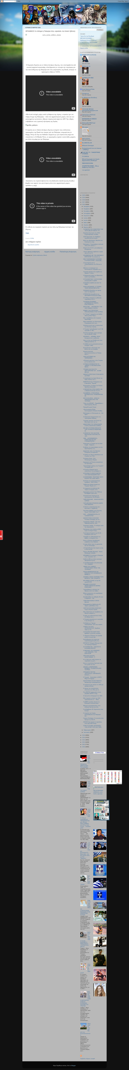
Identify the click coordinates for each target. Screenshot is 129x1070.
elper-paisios (86, 138)
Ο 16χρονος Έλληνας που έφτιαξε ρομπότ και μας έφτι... (92, 636)
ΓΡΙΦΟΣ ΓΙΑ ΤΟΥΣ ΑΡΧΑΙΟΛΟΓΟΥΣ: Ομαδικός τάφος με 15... (91, 628)
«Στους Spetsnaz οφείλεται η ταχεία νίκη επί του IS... (93, 252)
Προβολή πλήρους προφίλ (87, 1058)
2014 (83, 737)
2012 (83, 742)
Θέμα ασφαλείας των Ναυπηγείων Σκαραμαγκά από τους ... (92, 322)
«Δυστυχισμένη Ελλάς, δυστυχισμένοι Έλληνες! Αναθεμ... (93, 410)
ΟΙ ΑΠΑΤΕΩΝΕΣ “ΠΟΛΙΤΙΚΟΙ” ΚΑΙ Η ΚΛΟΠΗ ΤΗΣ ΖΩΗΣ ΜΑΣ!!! (93, 477)
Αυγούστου (87, 215)
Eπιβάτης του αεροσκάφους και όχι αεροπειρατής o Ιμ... (92, 448)
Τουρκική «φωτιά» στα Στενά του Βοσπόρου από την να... (92, 421)
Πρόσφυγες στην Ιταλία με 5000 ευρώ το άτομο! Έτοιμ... (92, 530)
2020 (83, 195)
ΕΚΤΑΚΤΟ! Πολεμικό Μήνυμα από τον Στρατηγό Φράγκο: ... (92, 643)
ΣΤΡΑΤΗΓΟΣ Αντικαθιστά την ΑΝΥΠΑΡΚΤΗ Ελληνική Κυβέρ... (92, 294)
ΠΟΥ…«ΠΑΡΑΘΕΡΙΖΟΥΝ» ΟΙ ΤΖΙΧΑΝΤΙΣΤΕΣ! (91, 515)
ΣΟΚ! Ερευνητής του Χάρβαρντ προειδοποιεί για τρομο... (91, 237)
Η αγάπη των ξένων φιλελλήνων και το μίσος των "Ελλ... (93, 455)
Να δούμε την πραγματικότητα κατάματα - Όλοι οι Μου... (91, 481)
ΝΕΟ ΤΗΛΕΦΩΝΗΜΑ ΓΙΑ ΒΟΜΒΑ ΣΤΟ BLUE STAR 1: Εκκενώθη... (92, 259)
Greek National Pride (88, 89)
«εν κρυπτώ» (86, 170)
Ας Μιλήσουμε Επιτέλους (89, 97)
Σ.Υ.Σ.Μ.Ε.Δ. (85, 156)
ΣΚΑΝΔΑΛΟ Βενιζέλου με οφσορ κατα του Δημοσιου (92, 291)
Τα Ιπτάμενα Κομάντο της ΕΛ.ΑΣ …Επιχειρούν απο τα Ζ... (93, 533)
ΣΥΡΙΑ (32, 238)
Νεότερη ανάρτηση (32, 252)
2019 (83, 197)
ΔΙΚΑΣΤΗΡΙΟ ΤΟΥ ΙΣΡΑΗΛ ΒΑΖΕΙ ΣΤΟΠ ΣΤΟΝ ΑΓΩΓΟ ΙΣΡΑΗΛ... (92, 425)
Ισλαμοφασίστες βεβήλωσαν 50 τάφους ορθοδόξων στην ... (92, 605)
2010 (83, 746)
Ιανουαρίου (87, 732)
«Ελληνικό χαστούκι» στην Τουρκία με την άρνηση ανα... (93, 361)
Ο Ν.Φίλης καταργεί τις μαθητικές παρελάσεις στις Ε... (92, 298)
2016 (83, 204)
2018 (83, 200)
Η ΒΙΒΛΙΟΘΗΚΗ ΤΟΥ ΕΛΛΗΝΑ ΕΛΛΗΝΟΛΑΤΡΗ (88, 43)
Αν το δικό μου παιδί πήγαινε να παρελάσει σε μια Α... (92, 660)
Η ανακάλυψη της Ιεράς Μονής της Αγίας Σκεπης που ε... (92, 378)
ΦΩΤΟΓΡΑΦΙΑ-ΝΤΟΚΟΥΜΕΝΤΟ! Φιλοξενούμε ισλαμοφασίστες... (92, 681)
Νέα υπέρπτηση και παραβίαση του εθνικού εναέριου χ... (93, 612)
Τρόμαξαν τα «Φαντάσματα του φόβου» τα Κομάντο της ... (92, 537)
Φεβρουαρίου (87, 730)
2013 (83, 740)
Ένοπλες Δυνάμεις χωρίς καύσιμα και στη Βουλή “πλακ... (92, 333)
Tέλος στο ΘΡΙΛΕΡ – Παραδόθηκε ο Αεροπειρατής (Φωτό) (93, 404)
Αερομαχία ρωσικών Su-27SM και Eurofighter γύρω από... (92, 492)
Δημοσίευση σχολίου (33, 244)
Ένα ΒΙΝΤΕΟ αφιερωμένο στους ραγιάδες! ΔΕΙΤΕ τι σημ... (92, 692)
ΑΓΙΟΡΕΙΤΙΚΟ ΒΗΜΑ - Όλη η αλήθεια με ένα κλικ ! (90, 166)
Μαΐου (85, 222)
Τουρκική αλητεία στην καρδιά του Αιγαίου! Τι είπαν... (92, 272)
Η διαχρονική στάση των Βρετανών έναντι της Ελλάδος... (92, 276)
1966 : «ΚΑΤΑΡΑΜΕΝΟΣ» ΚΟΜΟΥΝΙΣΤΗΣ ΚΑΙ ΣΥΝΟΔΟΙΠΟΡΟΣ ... (90, 440)
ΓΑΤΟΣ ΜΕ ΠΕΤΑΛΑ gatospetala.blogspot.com (90, 109)
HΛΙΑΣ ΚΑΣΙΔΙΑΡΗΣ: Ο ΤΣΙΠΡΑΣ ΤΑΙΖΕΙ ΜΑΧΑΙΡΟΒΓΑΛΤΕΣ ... (92, 287)
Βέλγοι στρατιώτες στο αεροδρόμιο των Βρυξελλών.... (92, 594)
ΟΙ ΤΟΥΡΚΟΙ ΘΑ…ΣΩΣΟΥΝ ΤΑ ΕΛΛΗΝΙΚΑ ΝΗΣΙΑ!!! (92, 647)
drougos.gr (85, 93)
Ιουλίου (86, 218)
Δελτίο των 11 (86, 66)
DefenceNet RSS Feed (88, 123)
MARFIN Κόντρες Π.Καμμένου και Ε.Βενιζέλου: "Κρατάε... (92, 382)
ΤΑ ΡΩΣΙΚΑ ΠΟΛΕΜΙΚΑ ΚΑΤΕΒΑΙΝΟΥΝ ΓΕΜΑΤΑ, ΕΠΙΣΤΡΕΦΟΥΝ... (91, 303)
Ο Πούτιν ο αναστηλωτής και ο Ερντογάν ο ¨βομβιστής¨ (91, 507)
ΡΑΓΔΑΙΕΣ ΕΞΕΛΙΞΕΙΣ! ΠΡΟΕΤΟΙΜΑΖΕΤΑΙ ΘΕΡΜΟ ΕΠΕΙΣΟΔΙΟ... (91, 586)
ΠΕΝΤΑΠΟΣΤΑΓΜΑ (87, 163)
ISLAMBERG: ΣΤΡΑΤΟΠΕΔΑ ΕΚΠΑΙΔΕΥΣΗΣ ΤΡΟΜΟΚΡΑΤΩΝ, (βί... (93, 394)
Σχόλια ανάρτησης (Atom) (40, 255)
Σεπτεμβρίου (87, 213)
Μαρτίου (86, 227)
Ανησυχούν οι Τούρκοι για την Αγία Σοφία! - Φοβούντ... (92, 444)
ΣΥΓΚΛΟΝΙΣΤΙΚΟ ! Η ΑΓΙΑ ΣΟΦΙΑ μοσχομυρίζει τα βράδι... (92, 280)
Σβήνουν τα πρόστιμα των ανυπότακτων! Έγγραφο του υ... (92, 268)
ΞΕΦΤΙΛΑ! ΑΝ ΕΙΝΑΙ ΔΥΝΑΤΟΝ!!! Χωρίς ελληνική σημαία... (92, 608)
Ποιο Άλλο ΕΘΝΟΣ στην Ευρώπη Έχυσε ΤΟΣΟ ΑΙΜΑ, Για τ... (92, 511)
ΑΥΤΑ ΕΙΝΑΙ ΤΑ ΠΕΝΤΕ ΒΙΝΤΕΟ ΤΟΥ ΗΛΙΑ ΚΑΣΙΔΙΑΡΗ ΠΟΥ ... (92, 474)
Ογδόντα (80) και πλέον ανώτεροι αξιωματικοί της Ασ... (92, 559)
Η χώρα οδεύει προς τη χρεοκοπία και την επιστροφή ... (92, 545)
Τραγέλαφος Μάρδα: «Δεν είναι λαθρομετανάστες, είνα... (91, 522)
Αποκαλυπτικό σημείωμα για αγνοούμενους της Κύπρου (91, 496)
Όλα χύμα (85, 127)
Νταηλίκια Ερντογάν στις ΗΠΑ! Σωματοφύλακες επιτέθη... (91, 233)
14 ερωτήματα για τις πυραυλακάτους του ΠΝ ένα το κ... (92, 264)
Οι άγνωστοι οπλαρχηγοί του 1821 (92, 695)
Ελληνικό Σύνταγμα (88, 145)
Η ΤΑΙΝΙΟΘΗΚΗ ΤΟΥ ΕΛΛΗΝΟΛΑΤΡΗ (90, 46)
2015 (83, 735)
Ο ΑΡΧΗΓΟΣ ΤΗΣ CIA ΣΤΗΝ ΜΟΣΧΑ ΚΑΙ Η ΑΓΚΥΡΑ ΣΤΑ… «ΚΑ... (92, 434)
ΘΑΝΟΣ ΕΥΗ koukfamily (89, 54)
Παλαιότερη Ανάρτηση (68, 252)
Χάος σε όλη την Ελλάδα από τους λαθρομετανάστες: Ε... (92, 341)
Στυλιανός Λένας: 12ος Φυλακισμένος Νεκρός (90, 459)
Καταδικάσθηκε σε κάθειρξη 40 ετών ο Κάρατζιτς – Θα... (93, 597)
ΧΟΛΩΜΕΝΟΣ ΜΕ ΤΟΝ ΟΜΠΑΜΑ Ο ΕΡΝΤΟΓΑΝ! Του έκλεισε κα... (93, 256)
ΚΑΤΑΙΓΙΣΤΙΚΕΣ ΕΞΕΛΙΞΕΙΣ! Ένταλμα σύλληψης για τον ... (92, 518)
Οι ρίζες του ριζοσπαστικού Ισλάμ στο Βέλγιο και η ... (92, 616)
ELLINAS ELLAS (87, 142)
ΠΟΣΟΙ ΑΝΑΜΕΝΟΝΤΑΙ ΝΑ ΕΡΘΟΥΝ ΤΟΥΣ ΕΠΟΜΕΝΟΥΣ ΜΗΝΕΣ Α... (92, 573)
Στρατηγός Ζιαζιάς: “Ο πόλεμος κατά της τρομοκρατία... (93, 526)
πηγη (27, 233)
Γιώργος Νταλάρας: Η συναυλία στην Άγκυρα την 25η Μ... (93, 719)
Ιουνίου (86, 220)
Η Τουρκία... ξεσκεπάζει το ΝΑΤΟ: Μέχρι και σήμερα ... (92, 678)
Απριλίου (86, 225)
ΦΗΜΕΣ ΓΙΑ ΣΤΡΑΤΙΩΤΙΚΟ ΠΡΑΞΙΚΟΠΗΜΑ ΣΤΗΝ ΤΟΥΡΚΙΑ (93, 311)
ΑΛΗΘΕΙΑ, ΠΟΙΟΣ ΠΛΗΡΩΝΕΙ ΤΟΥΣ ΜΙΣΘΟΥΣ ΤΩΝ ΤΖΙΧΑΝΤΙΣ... (93, 577)
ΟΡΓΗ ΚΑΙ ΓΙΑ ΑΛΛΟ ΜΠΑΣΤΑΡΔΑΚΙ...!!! (89, 656)
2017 (83, 202)
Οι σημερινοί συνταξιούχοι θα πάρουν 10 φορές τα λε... (91, 489)
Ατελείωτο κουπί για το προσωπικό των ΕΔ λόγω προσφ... (93, 326)
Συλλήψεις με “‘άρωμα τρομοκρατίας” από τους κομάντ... (93, 623)
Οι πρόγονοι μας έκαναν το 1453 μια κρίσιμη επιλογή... (93, 685)
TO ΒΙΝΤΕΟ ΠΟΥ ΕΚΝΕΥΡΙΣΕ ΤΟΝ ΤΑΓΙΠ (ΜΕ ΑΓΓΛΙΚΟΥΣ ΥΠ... (93, 230)
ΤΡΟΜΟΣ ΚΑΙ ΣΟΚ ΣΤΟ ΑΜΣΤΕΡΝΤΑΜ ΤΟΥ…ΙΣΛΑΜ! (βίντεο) (92, 371)
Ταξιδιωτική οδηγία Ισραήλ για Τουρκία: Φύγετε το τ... (91, 485)
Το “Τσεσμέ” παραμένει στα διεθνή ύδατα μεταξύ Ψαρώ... (92, 314)
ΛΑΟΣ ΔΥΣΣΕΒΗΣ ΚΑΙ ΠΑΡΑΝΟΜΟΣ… (89, 357)
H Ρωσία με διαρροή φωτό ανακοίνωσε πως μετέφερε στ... (92, 470)
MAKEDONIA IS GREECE (89, 119)
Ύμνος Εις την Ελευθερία (87, 36)
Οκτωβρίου (87, 211)
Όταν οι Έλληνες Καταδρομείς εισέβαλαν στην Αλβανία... (91, 541)
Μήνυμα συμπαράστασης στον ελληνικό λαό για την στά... (91, 706)
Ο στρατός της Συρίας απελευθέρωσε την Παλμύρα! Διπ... (92, 714)
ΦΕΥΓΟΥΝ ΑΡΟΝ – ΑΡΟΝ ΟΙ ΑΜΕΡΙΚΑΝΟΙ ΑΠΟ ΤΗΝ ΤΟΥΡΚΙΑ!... (91, 400)
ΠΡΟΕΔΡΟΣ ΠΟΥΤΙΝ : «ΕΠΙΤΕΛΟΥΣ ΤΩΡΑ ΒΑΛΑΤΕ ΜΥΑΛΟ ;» (92, 673)
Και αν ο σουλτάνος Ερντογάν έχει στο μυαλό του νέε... (92, 664)
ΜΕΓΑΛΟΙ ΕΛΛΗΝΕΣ (86, 38)
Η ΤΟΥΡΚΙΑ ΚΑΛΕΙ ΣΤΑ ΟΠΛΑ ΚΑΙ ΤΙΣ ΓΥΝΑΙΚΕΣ (92, 563)
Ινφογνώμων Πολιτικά (88, 114)
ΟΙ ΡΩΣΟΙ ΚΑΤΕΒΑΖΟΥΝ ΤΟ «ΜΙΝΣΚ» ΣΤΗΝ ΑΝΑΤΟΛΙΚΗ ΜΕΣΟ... (92, 365)
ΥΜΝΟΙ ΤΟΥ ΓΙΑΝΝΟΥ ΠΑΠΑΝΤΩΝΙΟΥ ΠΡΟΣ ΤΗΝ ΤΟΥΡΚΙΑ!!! (91, 568)
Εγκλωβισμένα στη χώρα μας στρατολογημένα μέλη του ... (91, 640)
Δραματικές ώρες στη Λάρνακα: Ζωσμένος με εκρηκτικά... (91, 451)
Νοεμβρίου (87, 208)
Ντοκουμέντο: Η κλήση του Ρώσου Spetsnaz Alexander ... (92, 386)
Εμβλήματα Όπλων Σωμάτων (88, 40)
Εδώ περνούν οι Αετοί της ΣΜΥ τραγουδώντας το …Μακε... (91, 699)
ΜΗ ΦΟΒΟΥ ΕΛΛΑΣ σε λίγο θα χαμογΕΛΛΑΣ (91, 581)
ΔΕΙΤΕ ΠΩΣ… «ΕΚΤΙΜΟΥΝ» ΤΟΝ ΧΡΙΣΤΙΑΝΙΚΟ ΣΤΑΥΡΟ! (92, 307)
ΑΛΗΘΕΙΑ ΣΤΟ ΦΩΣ (87, 77)
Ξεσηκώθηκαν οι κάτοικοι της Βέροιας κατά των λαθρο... (91, 590)
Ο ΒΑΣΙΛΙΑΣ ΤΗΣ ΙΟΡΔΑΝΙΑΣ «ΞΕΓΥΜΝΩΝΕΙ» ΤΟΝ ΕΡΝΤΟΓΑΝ (91, 652)
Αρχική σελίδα (49, 252)
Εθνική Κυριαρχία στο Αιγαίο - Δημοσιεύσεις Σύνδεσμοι (91, 159)
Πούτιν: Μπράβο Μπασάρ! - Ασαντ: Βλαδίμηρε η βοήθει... (93, 552)
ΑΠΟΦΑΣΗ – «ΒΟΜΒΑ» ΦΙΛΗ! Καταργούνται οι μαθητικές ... (92, 337)
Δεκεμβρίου (87, 206)
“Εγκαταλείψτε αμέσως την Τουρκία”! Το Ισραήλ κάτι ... (93, 466)
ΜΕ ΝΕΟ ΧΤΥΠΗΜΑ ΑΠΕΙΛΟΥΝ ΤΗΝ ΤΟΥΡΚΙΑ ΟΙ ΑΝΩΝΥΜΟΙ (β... (92, 429)
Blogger (73, 1065)
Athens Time (100, 752)
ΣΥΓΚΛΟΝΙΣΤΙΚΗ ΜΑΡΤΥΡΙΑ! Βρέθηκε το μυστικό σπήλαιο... (92, 632)
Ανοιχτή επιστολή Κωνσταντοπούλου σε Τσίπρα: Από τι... (92, 353)
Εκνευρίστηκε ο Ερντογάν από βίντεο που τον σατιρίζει (91, 348)
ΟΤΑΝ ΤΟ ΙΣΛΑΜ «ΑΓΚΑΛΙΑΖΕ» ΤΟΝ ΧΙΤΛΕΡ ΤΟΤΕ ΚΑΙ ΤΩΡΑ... (92, 726)
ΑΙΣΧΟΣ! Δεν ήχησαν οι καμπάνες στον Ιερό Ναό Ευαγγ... (92, 722)
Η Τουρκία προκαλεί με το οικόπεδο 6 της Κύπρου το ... (93, 620)
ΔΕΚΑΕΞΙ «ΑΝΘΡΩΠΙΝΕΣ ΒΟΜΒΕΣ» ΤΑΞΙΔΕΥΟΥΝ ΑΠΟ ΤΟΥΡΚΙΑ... (92, 668)
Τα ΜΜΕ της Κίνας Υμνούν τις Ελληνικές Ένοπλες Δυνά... (91, 702)
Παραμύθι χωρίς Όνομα (89, 407)
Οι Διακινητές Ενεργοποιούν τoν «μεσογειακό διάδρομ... (92, 417)
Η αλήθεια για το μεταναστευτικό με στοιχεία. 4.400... (93, 344)
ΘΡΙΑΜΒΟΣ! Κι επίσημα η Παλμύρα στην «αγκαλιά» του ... (93, 556)
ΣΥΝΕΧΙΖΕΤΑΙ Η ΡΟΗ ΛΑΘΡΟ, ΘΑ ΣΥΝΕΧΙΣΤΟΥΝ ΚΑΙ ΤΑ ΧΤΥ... (92, 390)
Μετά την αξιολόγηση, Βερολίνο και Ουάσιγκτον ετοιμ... (92, 241)
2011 (83, 744)
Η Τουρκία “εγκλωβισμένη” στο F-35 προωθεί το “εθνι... (93, 329)
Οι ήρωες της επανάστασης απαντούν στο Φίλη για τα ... (91, 689)
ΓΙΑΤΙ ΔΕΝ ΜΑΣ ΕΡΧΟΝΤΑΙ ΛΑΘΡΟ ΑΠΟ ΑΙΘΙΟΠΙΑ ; (93, 504)
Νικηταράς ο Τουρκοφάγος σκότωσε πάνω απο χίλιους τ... (93, 245)
